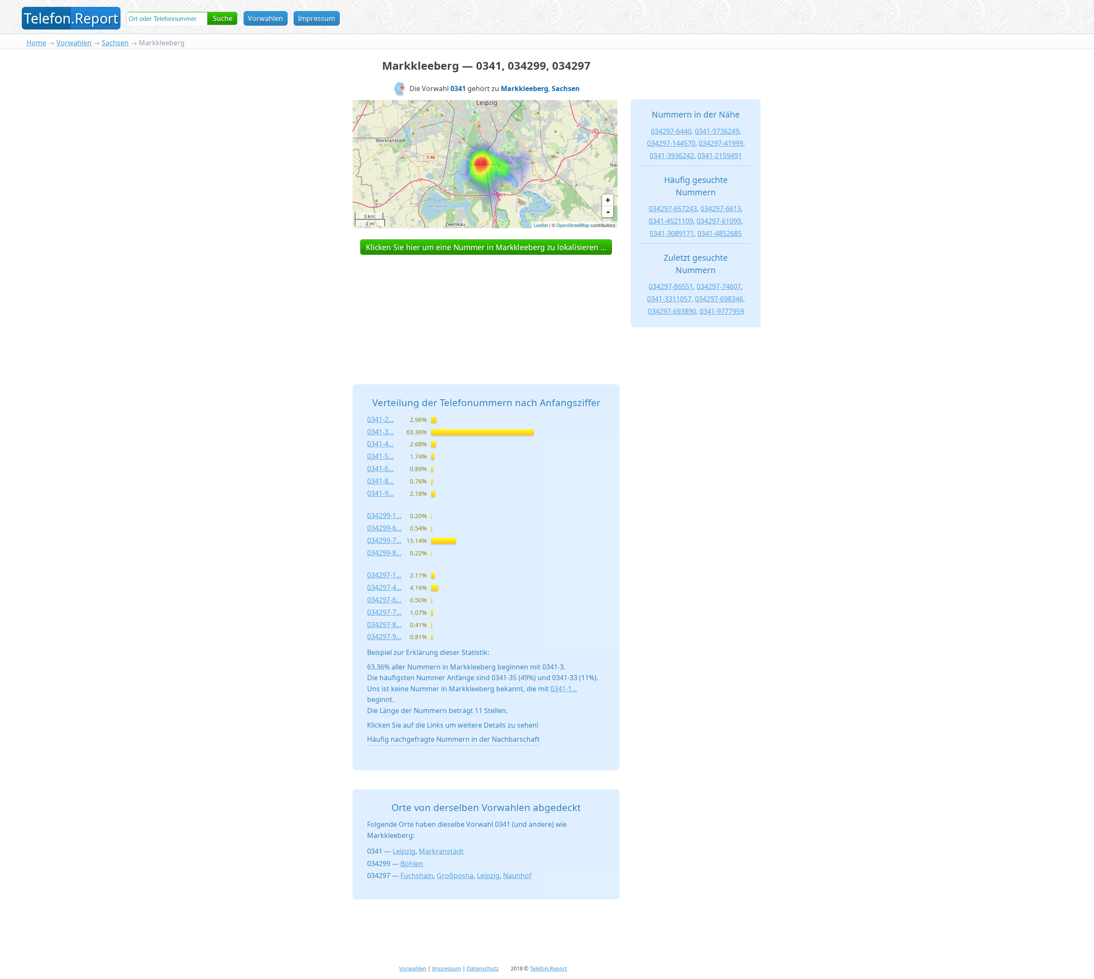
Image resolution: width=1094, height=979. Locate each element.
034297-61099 (719, 221)
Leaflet (541, 224)
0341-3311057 (669, 299)
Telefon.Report (548, 968)
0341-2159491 (719, 155)
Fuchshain (416, 875)
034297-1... (384, 575)
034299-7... (384, 540)
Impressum (316, 18)
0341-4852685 (719, 233)
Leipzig (404, 851)
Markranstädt (441, 851)
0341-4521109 (671, 221)
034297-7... (384, 612)
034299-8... (384, 552)
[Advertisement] (486, 310)
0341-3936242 (672, 155)
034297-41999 (721, 143)
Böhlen (411, 863)
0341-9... (380, 493)
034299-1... (384, 515)
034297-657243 (673, 208)
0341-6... (380, 468)
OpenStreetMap (572, 224)
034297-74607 (719, 286)
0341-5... (380, 456)
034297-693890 (672, 311)
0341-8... (380, 481)
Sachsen (115, 42)
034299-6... (384, 528)
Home (36, 42)
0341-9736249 (717, 131)
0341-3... (380, 431)
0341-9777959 (722, 311)
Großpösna (455, 875)
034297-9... (384, 636)
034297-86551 (671, 286)
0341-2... (380, 419)
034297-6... (384, 600)
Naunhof (517, 875)
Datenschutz (483, 968)
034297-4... (384, 587)
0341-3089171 (672, 233)
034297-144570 (671, 143)
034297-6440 (671, 131)
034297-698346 (719, 299)
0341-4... (380, 443)
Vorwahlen (265, 18)
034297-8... (384, 624)
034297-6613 (720, 208)
